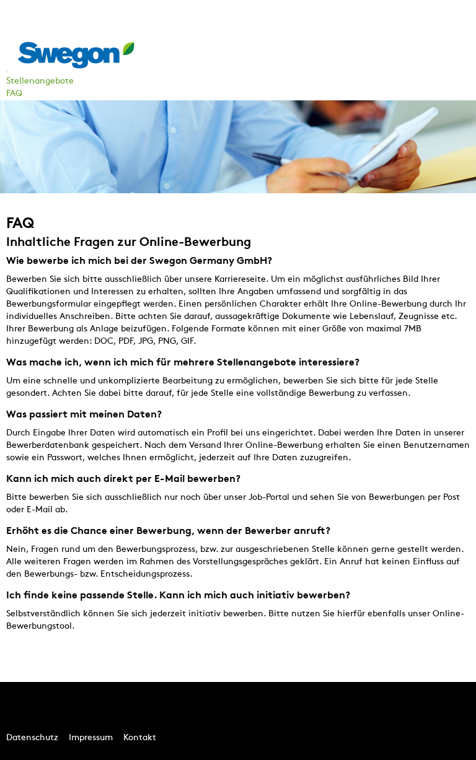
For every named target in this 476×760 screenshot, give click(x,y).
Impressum (91, 738)
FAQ (14, 93)
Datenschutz (32, 738)
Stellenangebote (40, 81)
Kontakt (139, 738)
